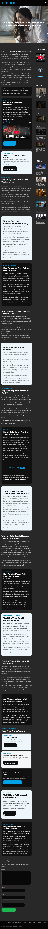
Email (2, 894)
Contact (45, 922)
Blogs (25, 922)
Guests (29, 922)
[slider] (43, 34)
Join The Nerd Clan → (9, 814)
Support (39, 922)
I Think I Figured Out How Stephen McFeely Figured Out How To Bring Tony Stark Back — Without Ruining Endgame (40, 172)
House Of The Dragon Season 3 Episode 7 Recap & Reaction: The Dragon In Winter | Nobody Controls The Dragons (40, 111)
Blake (25, 28)
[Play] (4, 33)
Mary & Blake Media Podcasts (15, 922)
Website (3, 901)
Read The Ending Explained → (10, 763)
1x (46, 33)
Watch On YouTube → (9, 144)
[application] (24, 33)
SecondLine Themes (18, 926)
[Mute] (40, 33)
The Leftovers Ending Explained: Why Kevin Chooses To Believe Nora (40, 221)
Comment (3, 869)
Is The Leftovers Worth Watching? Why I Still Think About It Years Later (40, 197)
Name (3, 887)
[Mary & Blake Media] (8, 3)
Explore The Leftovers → (10, 169)
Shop (34, 922)
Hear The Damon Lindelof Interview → (12, 783)
